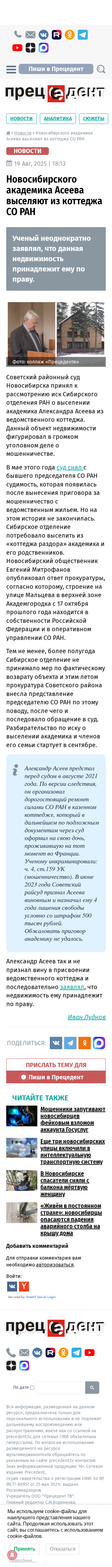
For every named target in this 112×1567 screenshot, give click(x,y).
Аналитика (58, 118)
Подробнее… (23, 1560)
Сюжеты (93, 118)
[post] (30, 35)
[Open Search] (101, 69)
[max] (44, 48)
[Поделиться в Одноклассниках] (84, 1043)
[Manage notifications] (12, 1555)
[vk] (44, 35)
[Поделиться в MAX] (99, 1043)
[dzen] (30, 48)
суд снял (70, 467)
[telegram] (83, 35)
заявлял (72, 987)
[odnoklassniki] (70, 35)
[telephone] (17, 35)
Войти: (14, 1276)
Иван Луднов (87, 1017)
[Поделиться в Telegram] (70, 1043)
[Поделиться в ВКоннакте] (56, 1043)
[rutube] (57, 35)
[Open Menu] (11, 69)
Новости (21, 118)
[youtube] (17, 48)
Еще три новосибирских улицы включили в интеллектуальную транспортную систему (72, 1151)
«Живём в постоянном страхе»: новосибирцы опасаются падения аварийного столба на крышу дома (71, 1219)
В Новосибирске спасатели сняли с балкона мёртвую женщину (64, 1184)
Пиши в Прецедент (56, 69)
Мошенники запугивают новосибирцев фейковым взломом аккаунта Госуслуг (72, 1119)
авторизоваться (55, 1265)
